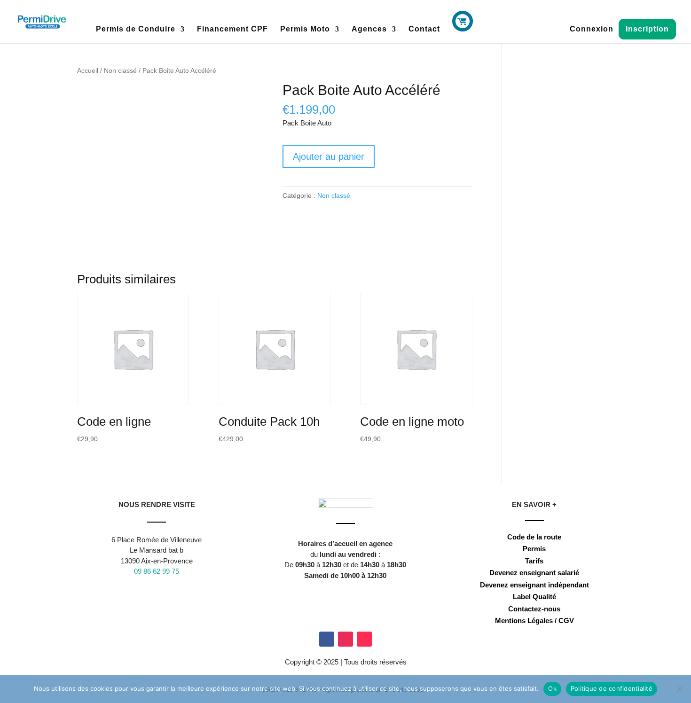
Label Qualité (534, 597)
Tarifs (534, 561)
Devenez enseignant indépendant (534, 585)
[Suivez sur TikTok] (364, 639)
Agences (369, 29)
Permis (534, 549)
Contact (424, 29)
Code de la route (534, 537)
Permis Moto (305, 29)
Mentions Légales (524, 621)
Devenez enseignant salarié (534, 573)
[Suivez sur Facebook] (326, 639)
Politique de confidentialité (611, 688)
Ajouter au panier (328, 156)
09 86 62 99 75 (156, 571)
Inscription (647, 29)
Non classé (120, 70)
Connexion (591, 29)
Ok (552, 688)
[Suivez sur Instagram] (345, 639)
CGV (566, 621)
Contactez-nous (534, 609)
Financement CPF (232, 29)
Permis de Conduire (135, 29)
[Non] (679, 689)
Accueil (87, 70)
